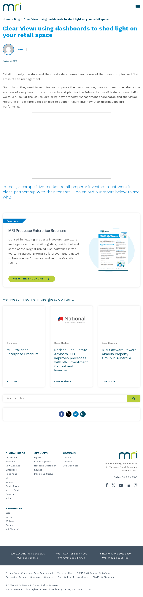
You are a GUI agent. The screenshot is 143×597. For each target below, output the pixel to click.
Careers (67, 461)
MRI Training (12, 529)
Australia (10, 461)
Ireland (9, 482)
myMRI (37, 457)
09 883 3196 (129, 477)
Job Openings (70, 465)
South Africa (12, 486)
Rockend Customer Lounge (45, 467)
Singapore (11, 470)
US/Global (11, 457)
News (9, 517)
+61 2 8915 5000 (78, 553)
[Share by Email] (83, 414)
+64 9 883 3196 (36, 553)
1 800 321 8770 (30, 558)
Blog (17, 19)
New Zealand (13, 465)
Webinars (11, 521)
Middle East (12, 490)
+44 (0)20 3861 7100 (117, 558)
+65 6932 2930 (122, 553)
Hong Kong (11, 474)
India (8, 498)
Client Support (42, 461)
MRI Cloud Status (43, 474)
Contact (67, 457)
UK (7, 478)
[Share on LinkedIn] (76, 414)
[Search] (133, 398)
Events (9, 525)
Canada (10, 494)
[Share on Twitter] (69, 414)
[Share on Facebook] (61, 414)
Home (6, 19)
